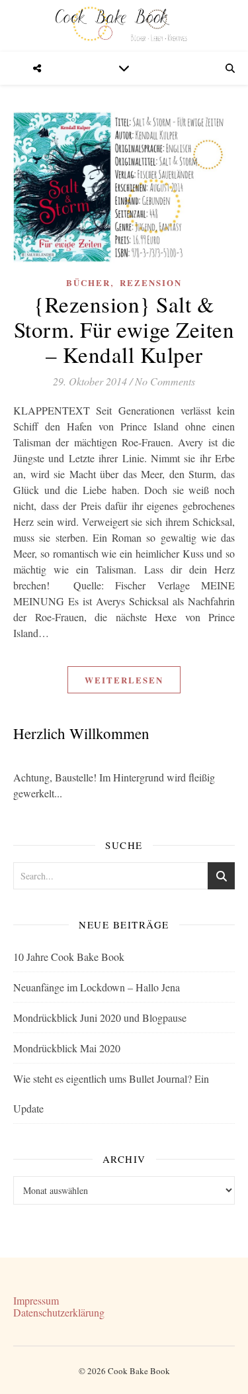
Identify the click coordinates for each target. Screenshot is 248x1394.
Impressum (36, 1300)
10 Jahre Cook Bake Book (68, 957)
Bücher (88, 282)
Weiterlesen (124, 679)
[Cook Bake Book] (124, 26)
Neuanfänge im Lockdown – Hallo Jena (96, 987)
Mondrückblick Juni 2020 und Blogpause (99, 1017)
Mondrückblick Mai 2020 (66, 1048)
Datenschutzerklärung (58, 1312)
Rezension (151, 282)
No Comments (165, 381)
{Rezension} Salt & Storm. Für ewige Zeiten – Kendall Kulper (124, 329)
